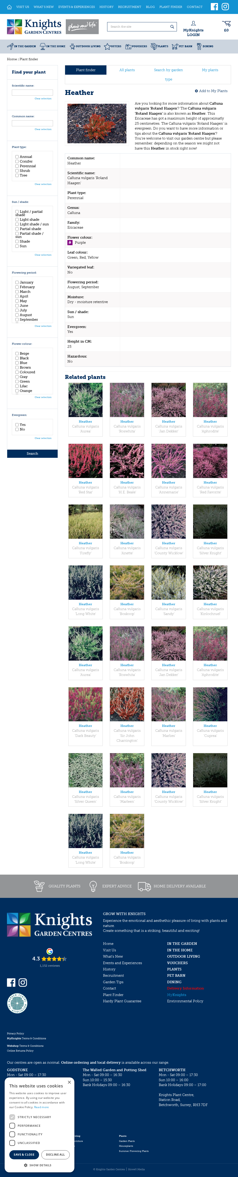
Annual (26, 156)
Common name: (23, 116)
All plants (127, 70)
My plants (210, 70)
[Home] (9, 7)
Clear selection (43, 98)
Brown (25, 367)
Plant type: (19, 147)
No (22, 429)
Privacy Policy (15, 1033)
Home (108, 944)
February (27, 287)
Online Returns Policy (20, 1050)
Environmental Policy (185, 1001)
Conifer (26, 161)
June (24, 305)
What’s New (113, 956)
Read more (41, 1107)
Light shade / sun (34, 224)
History (109, 969)
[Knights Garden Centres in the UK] (53, 27)
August (26, 315)
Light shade (29, 219)
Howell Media (136, 1169)
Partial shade (30, 229)
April (24, 296)
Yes (23, 424)
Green (25, 381)
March (25, 291)
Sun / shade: (20, 202)
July (23, 310)
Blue (23, 362)
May (23, 301)
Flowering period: (24, 272)
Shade (25, 241)
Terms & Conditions (26, 1038)
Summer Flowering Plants (134, 1151)
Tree (23, 175)
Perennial (28, 166)
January (26, 282)
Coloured (27, 372)
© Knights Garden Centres (109, 1169)
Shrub (25, 170)
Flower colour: (22, 343)
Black (24, 358)
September (29, 319)
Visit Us (109, 950)
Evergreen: (19, 415)
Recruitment (113, 975)
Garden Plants (127, 1141)
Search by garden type (168, 74)
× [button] (69, 1082)
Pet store (68, 1151)
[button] (39, 1165)
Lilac (24, 386)
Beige (24, 353)
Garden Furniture (73, 1141)
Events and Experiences (122, 963)
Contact (109, 988)
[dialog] (39, 1124)
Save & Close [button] (24, 1155)
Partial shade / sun (29, 235)
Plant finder (86, 70)
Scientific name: (23, 85)
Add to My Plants (213, 91)
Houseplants (126, 1146)
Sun (23, 246)
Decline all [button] (55, 1155)
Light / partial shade (29, 213)
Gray (24, 376)
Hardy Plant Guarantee (122, 1001)
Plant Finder (113, 995)
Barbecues (69, 1146)
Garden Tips (113, 982)
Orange (26, 390)
